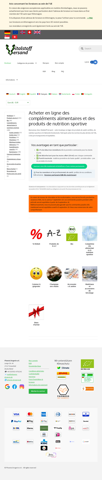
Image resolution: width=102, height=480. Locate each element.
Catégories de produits (25, 63)
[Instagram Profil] (22, 386)
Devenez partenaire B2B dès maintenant (60, 175)
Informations (10, 80)
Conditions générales (36, 371)
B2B (44, 71)
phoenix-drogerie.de (14, 380)
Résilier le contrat (38, 391)
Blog (53, 71)
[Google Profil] (7, 386)
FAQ (62, 71)
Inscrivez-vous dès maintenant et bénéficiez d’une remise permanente (59, 166)
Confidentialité (34, 374)
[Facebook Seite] (14, 386)
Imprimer (32, 377)
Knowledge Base (35, 366)
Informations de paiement (38, 385)
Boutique (7, 63)
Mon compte (59, 63)
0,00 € (88, 62)
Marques (46, 63)
